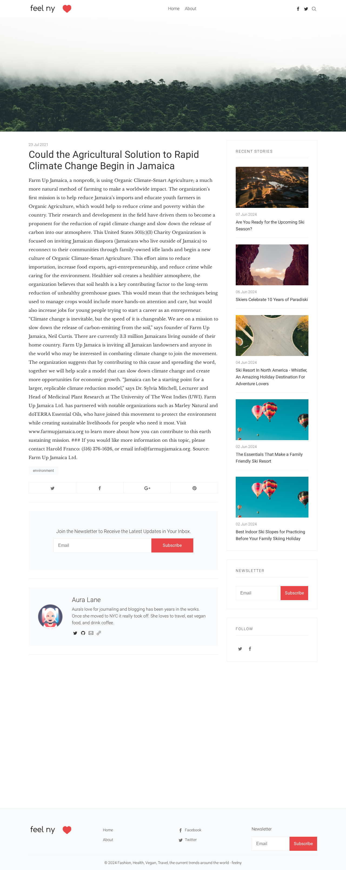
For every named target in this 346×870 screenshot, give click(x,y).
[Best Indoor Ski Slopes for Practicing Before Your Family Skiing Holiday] (272, 497)
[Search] (314, 8)
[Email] (91, 632)
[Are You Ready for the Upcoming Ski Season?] (272, 187)
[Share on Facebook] (99, 487)
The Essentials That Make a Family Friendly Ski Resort (269, 458)
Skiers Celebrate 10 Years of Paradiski (272, 299)
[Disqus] (123, 731)
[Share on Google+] (147, 487)
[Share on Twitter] (52, 487)
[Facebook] (298, 8)
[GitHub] (83, 632)
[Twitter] (306, 8)
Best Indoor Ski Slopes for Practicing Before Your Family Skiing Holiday (270, 535)
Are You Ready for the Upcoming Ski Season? (270, 225)
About (190, 8)
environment (43, 470)
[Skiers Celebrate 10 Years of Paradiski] (272, 264)
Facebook (192, 830)
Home (173, 8)
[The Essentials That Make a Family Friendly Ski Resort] (272, 419)
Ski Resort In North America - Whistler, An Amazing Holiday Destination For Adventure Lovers (271, 377)
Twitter (190, 840)
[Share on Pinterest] (194, 487)
